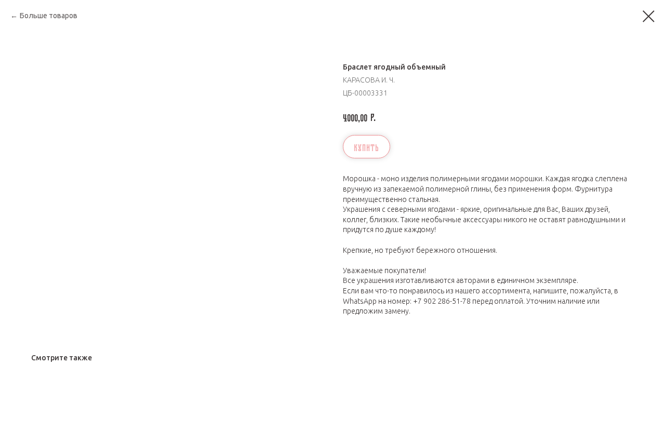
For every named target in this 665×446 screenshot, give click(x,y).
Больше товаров (48, 15)
